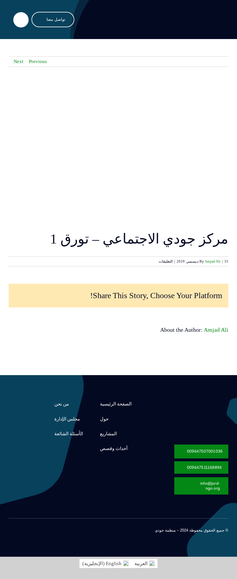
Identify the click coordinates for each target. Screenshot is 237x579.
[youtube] (19, 529)
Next (18, 61)
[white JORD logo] (195, 400)
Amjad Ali (213, 261)
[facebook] (47, 529)
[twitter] (38, 529)
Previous (38, 61)
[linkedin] (10, 529)
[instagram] (29, 529)
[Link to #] (21, 19)
